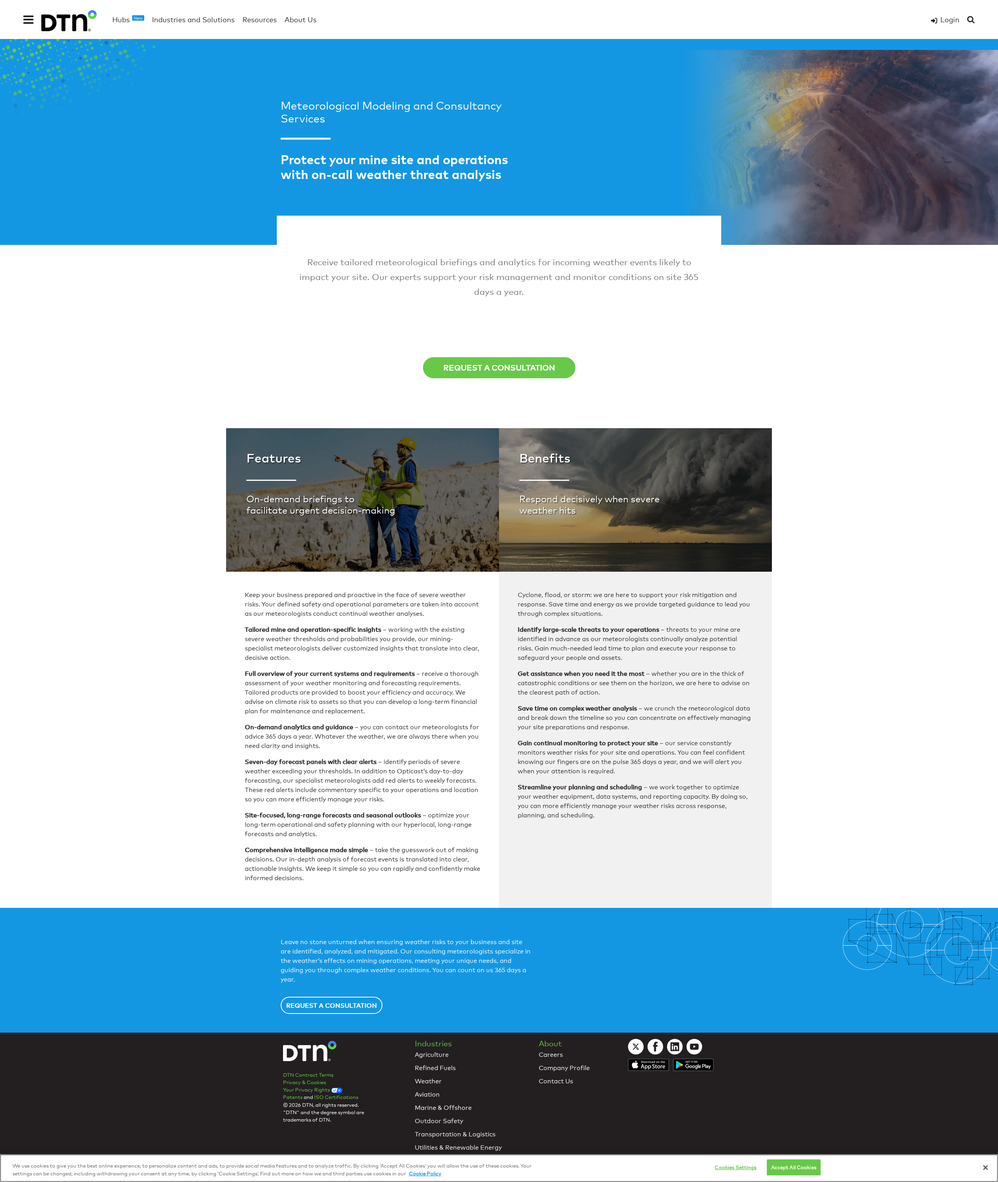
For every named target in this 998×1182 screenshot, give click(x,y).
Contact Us (556, 1081)
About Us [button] (301, 19)
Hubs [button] (127, 19)
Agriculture (432, 1054)
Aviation (427, 1094)
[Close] (985, 1167)
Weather (428, 1081)
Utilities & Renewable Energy (458, 1147)
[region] (499, 1168)
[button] (28, 19)
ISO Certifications (336, 1097)
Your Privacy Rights (307, 1089)
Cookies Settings (735, 1167)
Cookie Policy (425, 1173)
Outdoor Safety (439, 1121)
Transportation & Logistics (455, 1134)
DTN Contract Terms (308, 1075)
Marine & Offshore (443, 1107)
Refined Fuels (435, 1068)
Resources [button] (259, 19)
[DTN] (309, 1055)
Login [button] (949, 19)
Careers (551, 1054)
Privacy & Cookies (304, 1082)
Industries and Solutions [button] (193, 19)
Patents (293, 1097)
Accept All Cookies (793, 1167)
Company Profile (564, 1068)
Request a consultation (499, 367)
